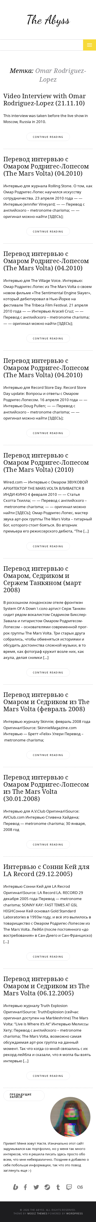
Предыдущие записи (21, 1096)
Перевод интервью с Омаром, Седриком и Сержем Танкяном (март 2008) (42, 579)
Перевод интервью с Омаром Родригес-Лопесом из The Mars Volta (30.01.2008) (46, 788)
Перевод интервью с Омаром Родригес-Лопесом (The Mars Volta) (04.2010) (46, 166)
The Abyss (48, 19)
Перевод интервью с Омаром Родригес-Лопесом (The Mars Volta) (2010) (46, 462)
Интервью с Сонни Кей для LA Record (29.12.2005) (46, 870)
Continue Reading (48, 136)
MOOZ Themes (37, 1213)
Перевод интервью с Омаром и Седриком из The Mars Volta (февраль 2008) (46, 701)
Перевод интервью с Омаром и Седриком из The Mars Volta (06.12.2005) (46, 985)
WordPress (74, 1213)
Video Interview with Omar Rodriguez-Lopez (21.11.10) (44, 99)
